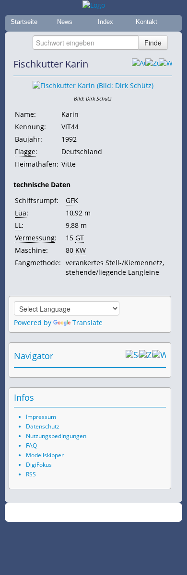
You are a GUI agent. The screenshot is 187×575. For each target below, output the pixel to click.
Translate (87, 322)
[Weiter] (165, 64)
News (64, 21)
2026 (74, 512)
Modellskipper (45, 455)
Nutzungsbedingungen (56, 436)
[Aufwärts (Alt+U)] (138, 64)
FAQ (31, 445)
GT (79, 237)
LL (18, 225)
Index (105, 21)
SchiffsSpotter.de (105, 512)
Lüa (20, 212)
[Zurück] (152, 64)
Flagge (25, 151)
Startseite (24, 21)
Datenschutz (42, 426)
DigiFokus (39, 465)
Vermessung (35, 237)
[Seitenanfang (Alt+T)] (132, 355)
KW (80, 250)
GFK (72, 200)
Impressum (41, 417)
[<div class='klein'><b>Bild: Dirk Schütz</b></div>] (93, 85)
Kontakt (146, 21)
